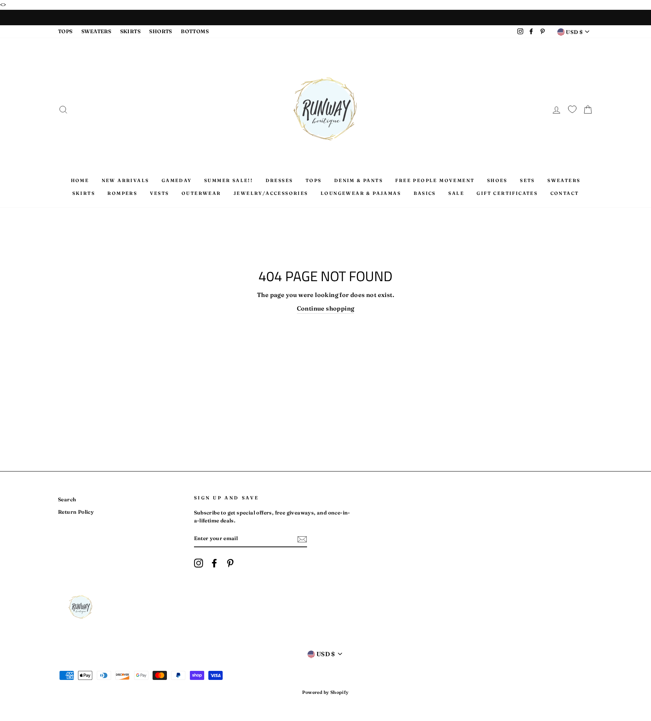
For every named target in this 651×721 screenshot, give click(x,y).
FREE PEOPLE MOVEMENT (434, 180)
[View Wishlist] (572, 108)
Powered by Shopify (325, 692)
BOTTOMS (195, 31)
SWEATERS (96, 31)
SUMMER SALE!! (228, 180)
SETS (527, 180)
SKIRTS (130, 31)
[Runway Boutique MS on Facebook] (214, 563)
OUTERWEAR (201, 193)
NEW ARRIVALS (125, 180)
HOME (80, 180)
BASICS (425, 193)
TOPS (65, 31)
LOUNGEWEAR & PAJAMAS (361, 193)
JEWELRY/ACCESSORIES (271, 193)
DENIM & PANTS (358, 180)
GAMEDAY (177, 180)
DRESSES (279, 180)
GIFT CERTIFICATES (507, 193)
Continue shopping (326, 308)
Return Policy (76, 512)
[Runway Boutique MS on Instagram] (198, 563)
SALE (456, 193)
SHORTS (160, 31)
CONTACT (564, 193)
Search (67, 499)
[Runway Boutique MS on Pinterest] (230, 563)
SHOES (497, 180)
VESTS (159, 193)
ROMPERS (122, 193)
